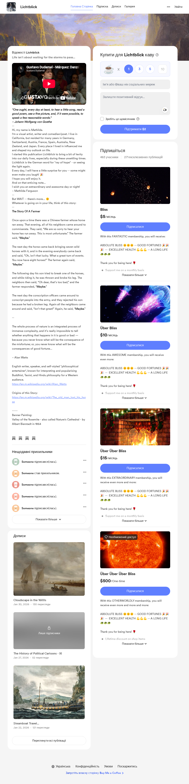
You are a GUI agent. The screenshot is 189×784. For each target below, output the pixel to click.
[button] (82, 7)
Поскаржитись (127, 766)
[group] (135, 224)
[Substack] (14, 438)
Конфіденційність (87, 766)
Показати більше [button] (133, 275)
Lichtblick (28, 7)
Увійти (178, 6)
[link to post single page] (49, 574)
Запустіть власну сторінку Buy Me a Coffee (93, 773)
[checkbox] (117, 118)
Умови (108, 766)
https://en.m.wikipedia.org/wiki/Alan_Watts (39, 384)
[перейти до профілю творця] (11, 6)
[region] (135, 93)
